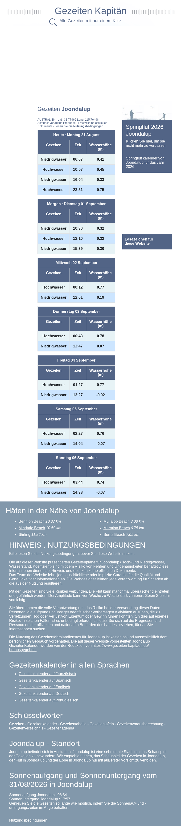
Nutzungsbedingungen (28, 820)
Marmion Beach (116, 528)
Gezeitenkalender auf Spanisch (45, 680)
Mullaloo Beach (116, 521)
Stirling (24, 535)
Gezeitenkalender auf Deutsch (44, 694)
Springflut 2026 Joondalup (144, 130)
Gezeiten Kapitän (91, 11)
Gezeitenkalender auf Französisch (47, 674)
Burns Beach (114, 535)
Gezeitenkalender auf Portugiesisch (48, 700)
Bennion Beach (32, 521)
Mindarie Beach (32, 528)
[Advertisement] (95, 62)
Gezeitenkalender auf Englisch (44, 687)
